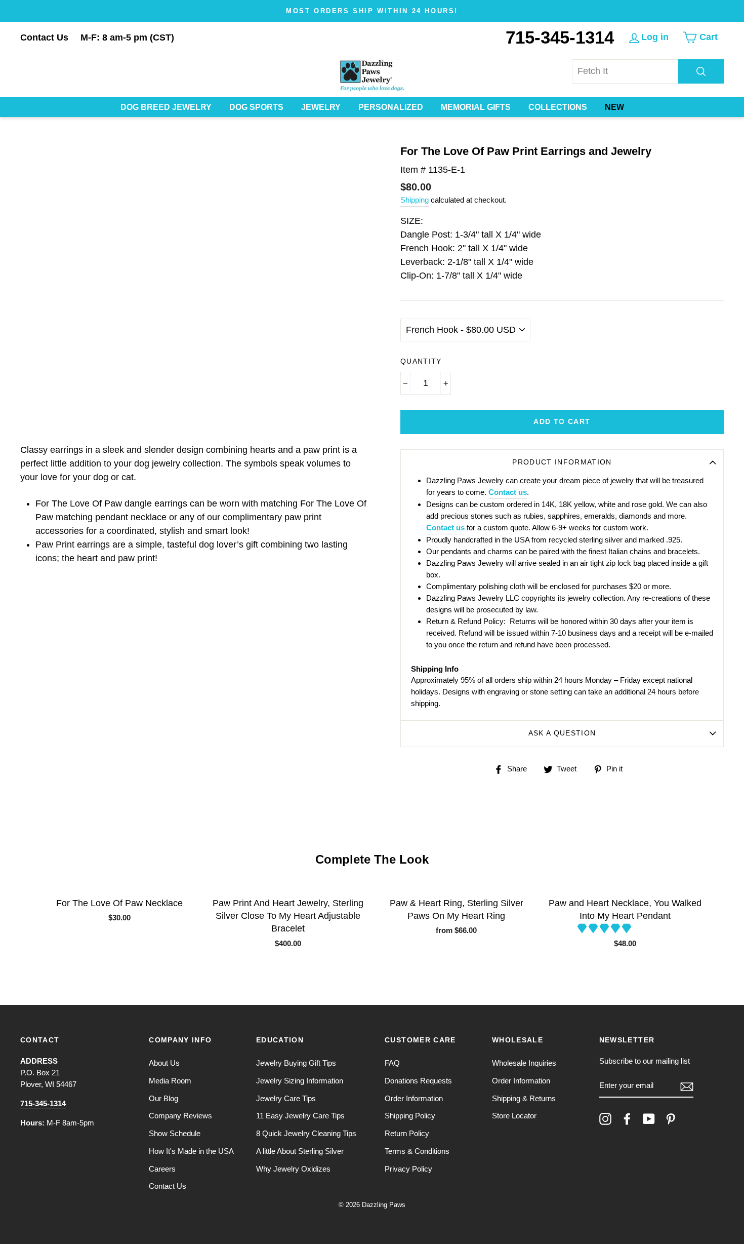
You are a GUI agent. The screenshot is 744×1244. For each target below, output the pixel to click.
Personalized (390, 107)
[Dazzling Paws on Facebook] (627, 1119)
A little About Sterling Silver (300, 1151)
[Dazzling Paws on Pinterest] (671, 1119)
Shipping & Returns (524, 1098)
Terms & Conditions (417, 1151)
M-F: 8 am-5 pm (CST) (127, 37)
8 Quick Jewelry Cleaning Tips (306, 1133)
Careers (162, 1168)
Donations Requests (418, 1080)
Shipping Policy (410, 1115)
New (614, 107)
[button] (605, 928)
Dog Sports (256, 107)
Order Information (414, 1098)
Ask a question (562, 733)
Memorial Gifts (476, 107)
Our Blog (163, 1098)
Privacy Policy (408, 1168)
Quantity (421, 361)
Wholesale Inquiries (524, 1063)
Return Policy (407, 1133)
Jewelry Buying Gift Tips (296, 1063)
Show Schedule (174, 1133)
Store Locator (514, 1115)
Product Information (562, 462)
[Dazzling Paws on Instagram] (605, 1119)
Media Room (170, 1080)
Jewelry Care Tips (286, 1098)
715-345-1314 (560, 37)
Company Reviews (180, 1115)
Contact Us (44, 37)
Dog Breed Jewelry (166, 107)
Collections (557, 107)
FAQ (392, 1063)
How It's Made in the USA (191, 1151)
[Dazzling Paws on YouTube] (649, 1119)
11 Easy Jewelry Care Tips (300, 1115)
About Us (164, 1063)
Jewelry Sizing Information (299, 1080)
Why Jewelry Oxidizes (293, 1168)
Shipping (414, 200)
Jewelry (321, 107)
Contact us (507, 492)
